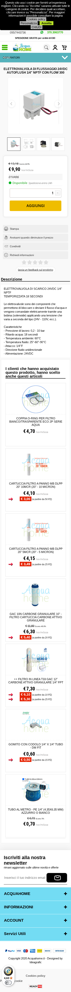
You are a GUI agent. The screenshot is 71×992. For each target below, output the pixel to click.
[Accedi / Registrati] (56, 47)
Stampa (14, 228)
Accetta (46, 23)
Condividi (15, 246)
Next (58, 104)
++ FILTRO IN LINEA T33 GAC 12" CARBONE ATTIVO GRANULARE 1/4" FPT (35, 680)
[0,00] (65, 47)
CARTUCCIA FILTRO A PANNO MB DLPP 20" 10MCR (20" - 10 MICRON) (35, 485)
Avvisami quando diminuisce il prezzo (31, 237)
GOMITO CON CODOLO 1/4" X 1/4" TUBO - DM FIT (36, 746)
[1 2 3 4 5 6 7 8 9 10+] (35, 193)
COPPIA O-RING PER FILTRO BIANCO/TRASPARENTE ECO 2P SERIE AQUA (35, 421)
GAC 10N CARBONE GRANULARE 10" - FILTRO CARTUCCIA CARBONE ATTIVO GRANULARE (35, 617)
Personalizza (29, 23)
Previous (11, 104)
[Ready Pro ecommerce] (35, 986)
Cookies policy (36, 19)
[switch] (8, 983)
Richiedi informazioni (22, 255)
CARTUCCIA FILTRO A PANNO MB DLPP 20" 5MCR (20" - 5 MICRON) (35, 550)
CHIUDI (36, 27)
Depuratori (11, 57)
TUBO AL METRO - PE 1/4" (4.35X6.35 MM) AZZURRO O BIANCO (35, 811)
